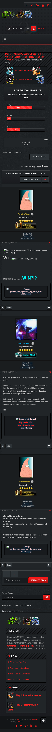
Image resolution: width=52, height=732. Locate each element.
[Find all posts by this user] (2, 308)
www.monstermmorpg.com (20, 646)
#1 (50, 243)
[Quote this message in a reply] (49, 308)
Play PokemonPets (23, 71)
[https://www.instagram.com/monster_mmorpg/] (48, 5)
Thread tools (30, 179)
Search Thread (38, 580)
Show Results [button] (39, 157)
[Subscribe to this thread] (45, 179)
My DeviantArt (26, 422)
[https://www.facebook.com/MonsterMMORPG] (26, 5)
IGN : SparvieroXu (26, 425)
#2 (50, 372)
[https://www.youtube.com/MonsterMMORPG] (42, 5)
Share (9, 308)
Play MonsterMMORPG (25, 79)
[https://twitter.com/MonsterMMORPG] (31, 5)
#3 (50, 510)
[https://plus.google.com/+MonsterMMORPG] (37, 5)
